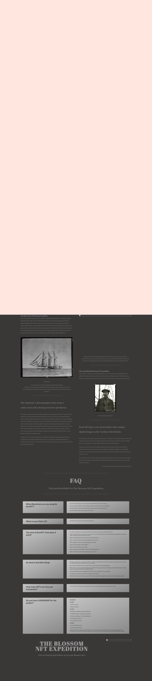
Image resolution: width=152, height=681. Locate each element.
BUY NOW (76, 40)
